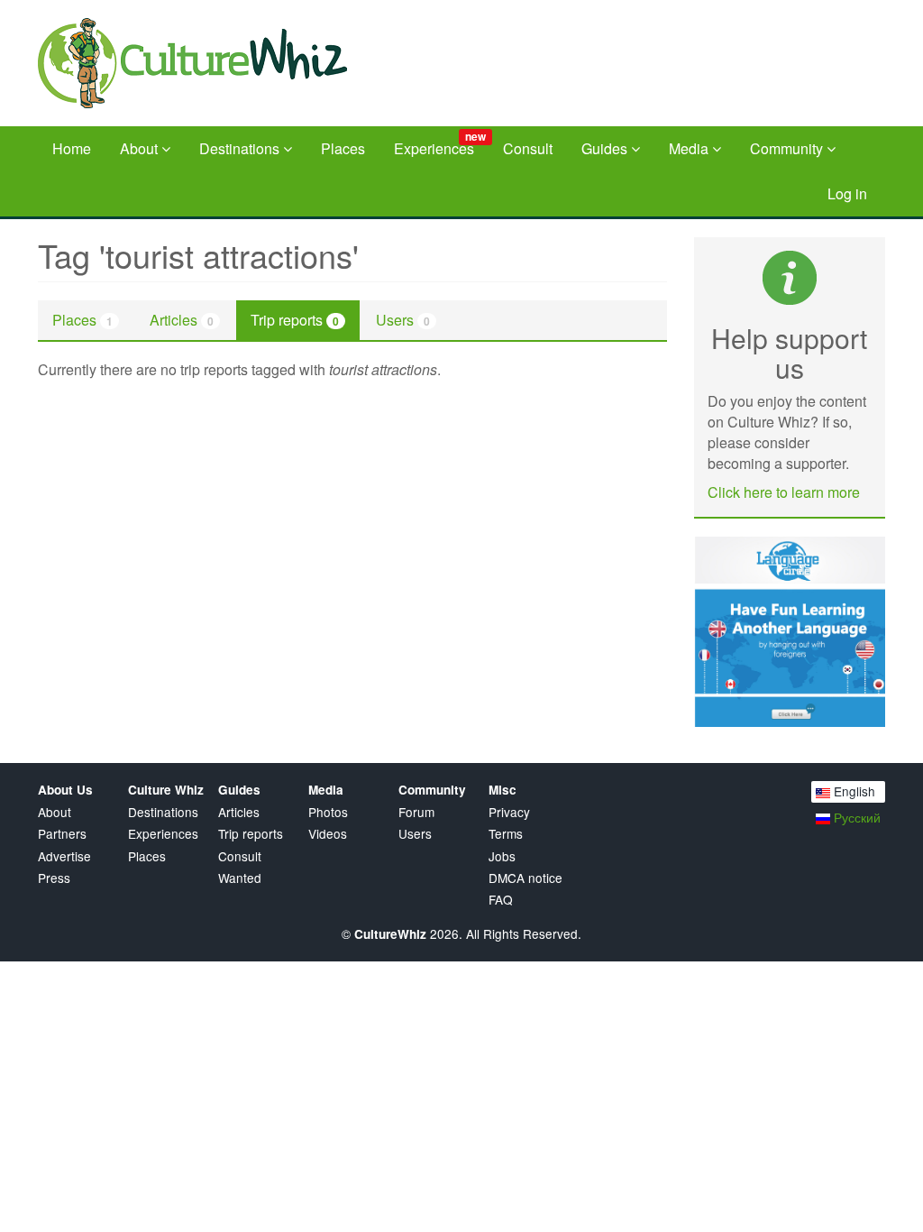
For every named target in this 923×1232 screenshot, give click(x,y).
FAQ (501, 899)
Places (343, 148)
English (852, 791)
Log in (847, 193)
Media (690, 148)
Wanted (239, 878)
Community (788, 148)
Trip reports (295, 319)
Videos (327, 833)
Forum (416, 812)
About (140, 148)
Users (403, 319)
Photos (328, 812)
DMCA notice (525, 878)
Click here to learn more (784, 492)
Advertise (64, 856)
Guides (606, 148)
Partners (62, 833)
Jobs (502, 856)
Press (54, 878)
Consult (528, 148)
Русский (855, 817)
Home (71, 148)
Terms (506, 833)
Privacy (509, 812)
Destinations (241, 148)
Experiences (440, 143)
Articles (182, 319)
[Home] (206, 63)
